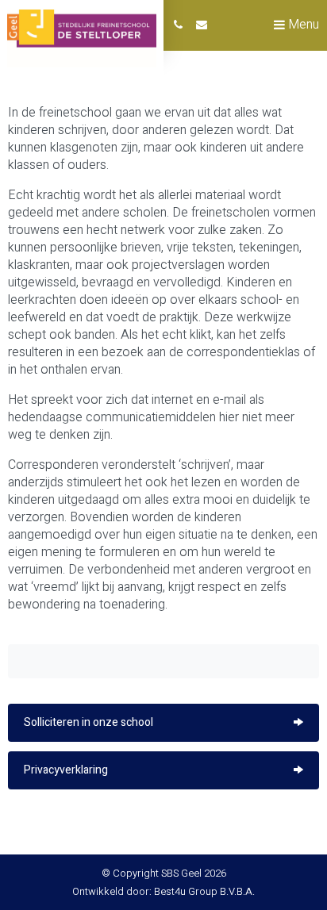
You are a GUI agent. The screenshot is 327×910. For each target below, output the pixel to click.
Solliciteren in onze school (88, 722)
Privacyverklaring (66, 770)
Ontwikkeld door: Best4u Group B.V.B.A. (163, 891)
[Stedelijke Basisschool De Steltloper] (82, 38)
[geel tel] (178, 25)
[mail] (201, 25)
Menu (302, 24)
